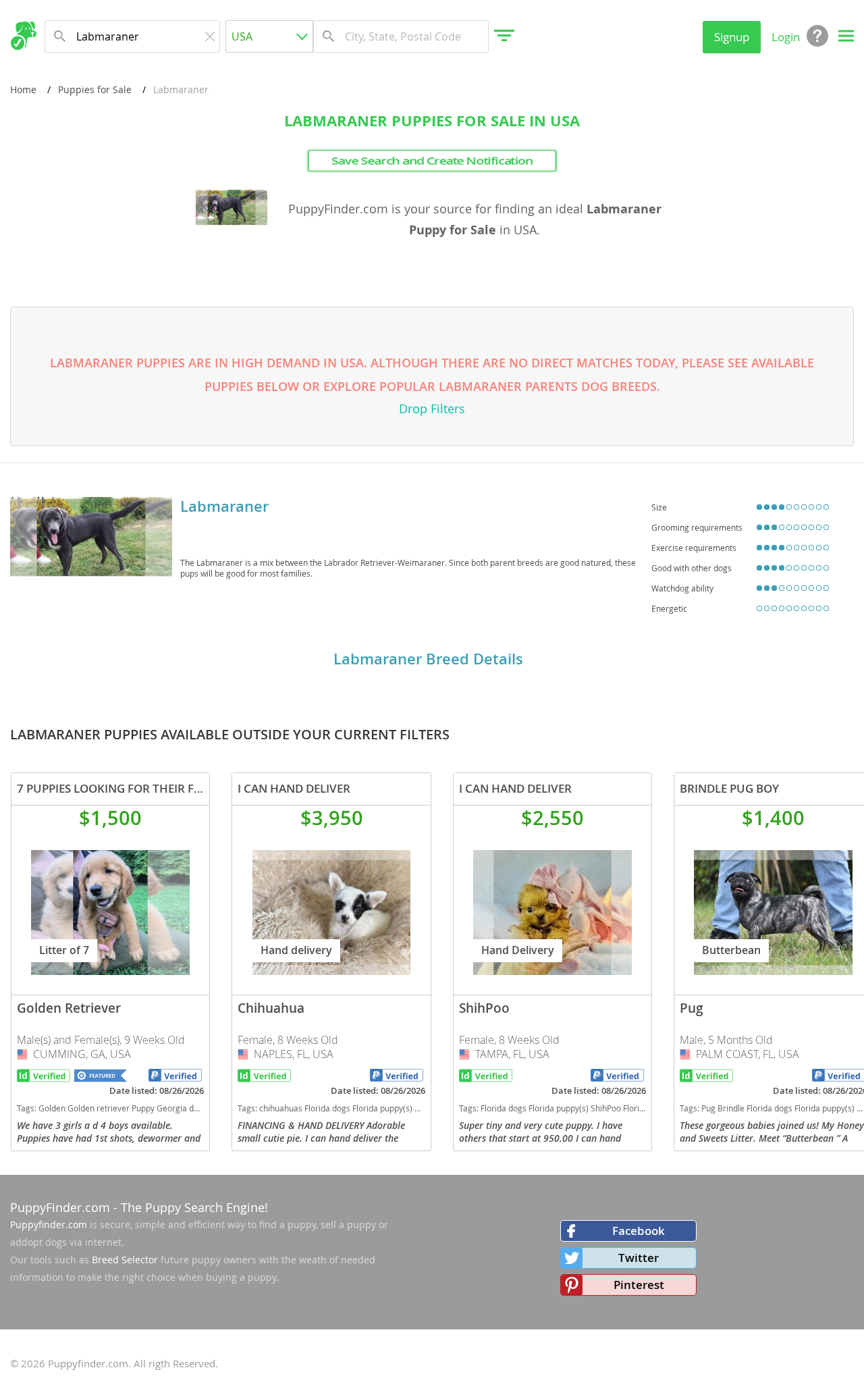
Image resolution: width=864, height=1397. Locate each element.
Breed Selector (125, 1259)
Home (23, 89)
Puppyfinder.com (48, 1224)
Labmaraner (224, 506)
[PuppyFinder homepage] (23, 36)
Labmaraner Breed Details (428, 659)
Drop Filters (432, 408)
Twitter (638, 1257)
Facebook (638, 1230)
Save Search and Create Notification (431, 160)
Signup (731, 37)
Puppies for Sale (95, 89)
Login (786, 37)
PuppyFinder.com (60, 1207)
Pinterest (639, 1284)
